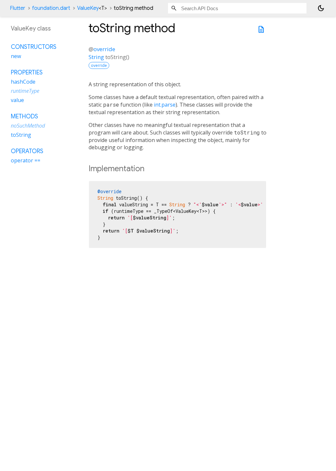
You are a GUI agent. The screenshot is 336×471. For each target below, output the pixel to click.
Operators (27, 151)
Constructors (33, 47)
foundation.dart (51, 8)
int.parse (165, 104)
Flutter (17, 8)
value (17, 100)
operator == (25, 160)
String (96, 57)
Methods (24, 116)
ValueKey (92, 8)
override (104, 49)
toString (21, 134)
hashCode (23, 81)
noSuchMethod (28, 125)
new (16, 56)
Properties (27, 72)
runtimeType (25, 90)
